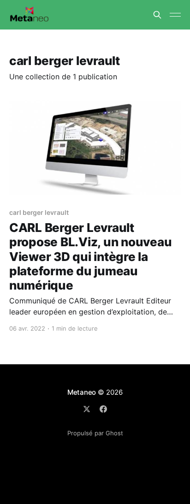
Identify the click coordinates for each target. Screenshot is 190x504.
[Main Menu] (175, 15)
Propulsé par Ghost (95, 433)
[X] (86, 409)
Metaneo (81, 392)
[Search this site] (157, 14)
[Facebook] (103, 409)
